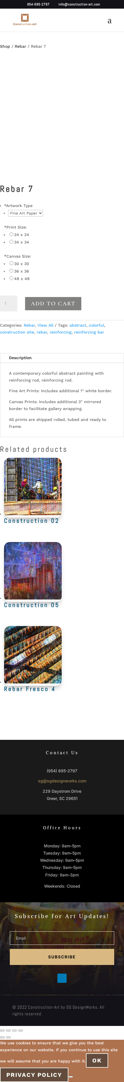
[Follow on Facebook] (50, 978)
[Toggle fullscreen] (8, 1030)
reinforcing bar (89, 332)
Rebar (20, 46)
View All (45, 325)
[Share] (14, 1030)
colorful (96, 325)
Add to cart (53, 303)
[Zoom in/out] (2, 1030)
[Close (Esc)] (20, 1030)
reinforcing (61, 332)
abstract (77, 325)
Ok (97, 1060)
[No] (70, 1077)
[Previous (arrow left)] (2, 1037)
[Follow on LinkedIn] (62, 978)
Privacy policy (34, 1074)
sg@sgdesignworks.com (62, 780)
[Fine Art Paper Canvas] (25, 213)
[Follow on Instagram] (73, 978)
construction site (17, 332)
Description (20, 357)
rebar (42, 332)
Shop (5, 46)
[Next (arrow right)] (8, 1037)
